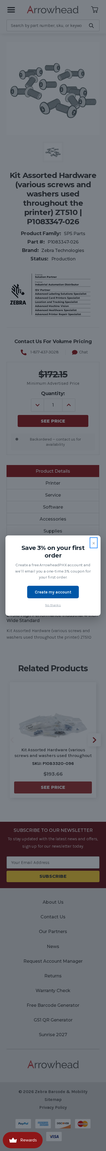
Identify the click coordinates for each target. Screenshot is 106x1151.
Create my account (53, 591)
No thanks (53, 605)
